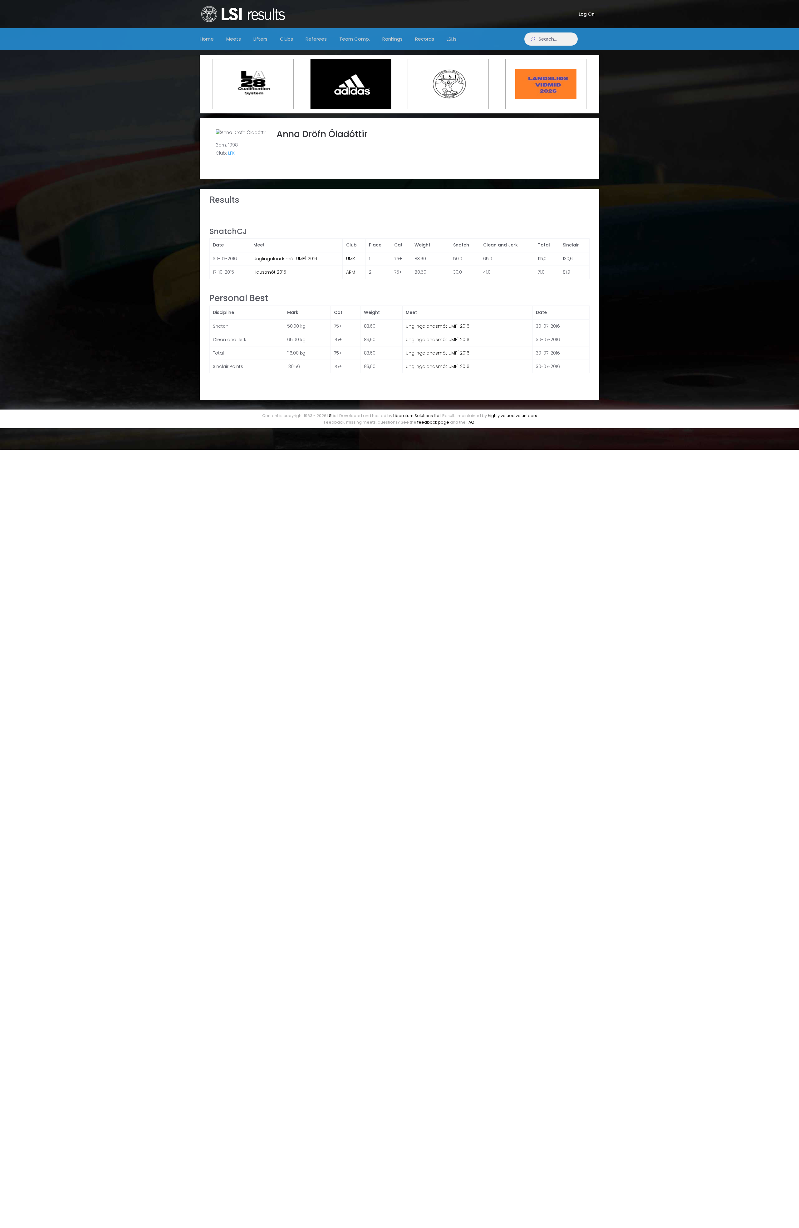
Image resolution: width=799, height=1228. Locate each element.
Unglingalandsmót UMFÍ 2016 (285, 259)
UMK (350, 259)
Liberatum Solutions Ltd (416, 415)
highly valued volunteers (512, 415)
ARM (350, 272)
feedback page (433, 422)
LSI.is (331, 415)
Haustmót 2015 (269, 272)
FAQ (470, 422)
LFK (231, 153)
